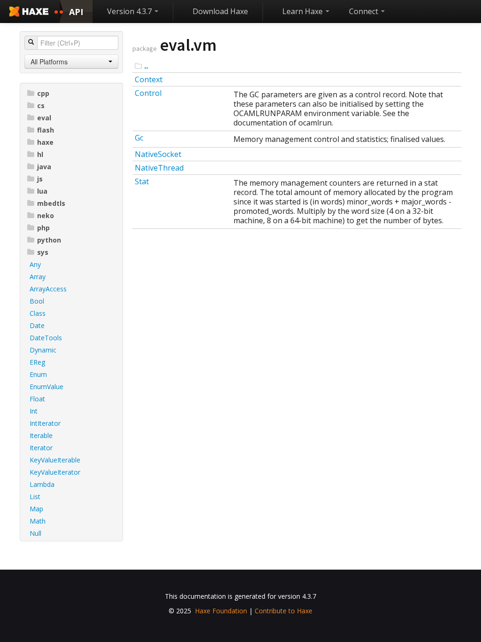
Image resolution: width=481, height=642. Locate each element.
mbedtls (51, 203)
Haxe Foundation (221, 610)
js (40, 178)
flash (45, 129)
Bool (37, 301)
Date (37, 325)
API (76, 11)
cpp (43, 93)
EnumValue (46, 386)
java (44, 166)
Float (37, 398)
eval (44, 117)
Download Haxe (220, 11)
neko (45, 215)
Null (35, 533)
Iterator (41, 447)
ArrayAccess (48, 288)
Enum (38, 374)
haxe (45, 142)
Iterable (41, 435)
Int (34, 411)
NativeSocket (158, 154)
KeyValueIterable (55, 459)
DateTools (46, 337)
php (43, 227)
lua (42, 191)
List (35, 496)
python (49, 239)
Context (149, 79)
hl (40, 154)
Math (38, 521)
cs (41, 105)
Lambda (42, 484)
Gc (139, 138)
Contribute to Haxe (283, 610)
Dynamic (43, 349)
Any (35, 264)
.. (146, 66)
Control (148, 93)
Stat (142, 181)
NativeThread (159, 168)
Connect (364, 11)
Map (36, 508)
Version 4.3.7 (130, 11)
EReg (37, 362)
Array (38, 276)
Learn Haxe (303, 11)
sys (42, 252)
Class (38, 313)
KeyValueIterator (55, 472)
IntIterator (45, 423)
